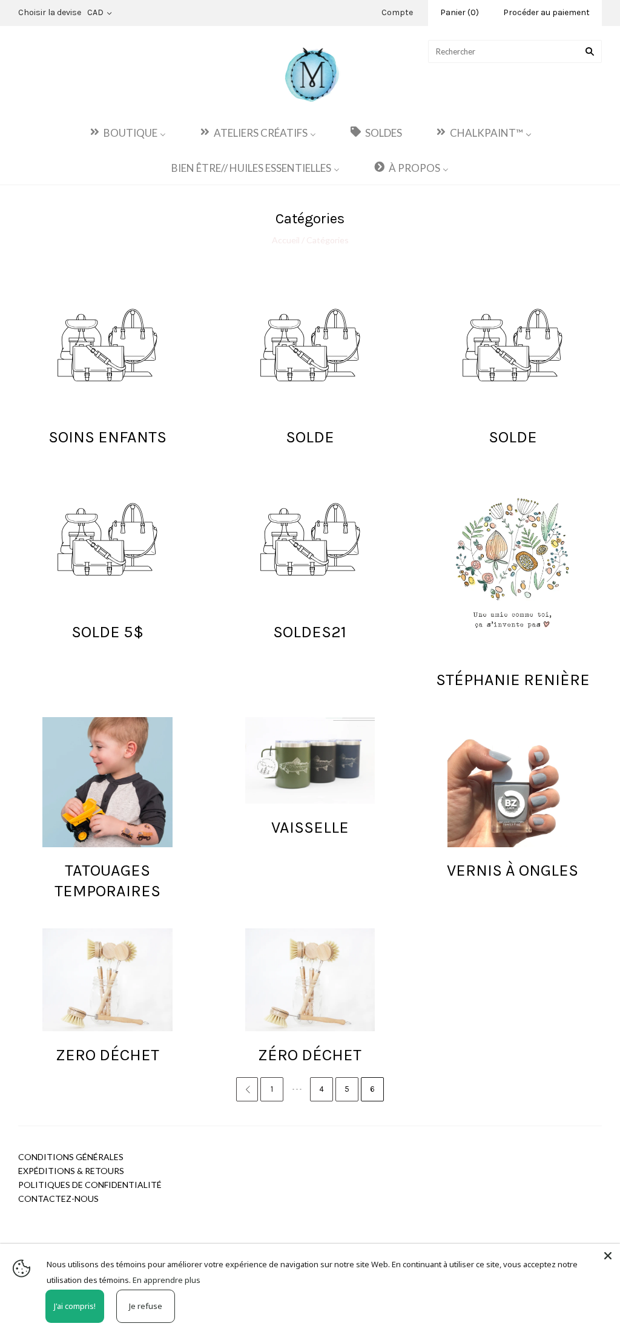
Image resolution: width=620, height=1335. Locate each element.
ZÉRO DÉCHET (309, 1054)
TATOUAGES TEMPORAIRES (107, 880)
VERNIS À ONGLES (512, 870)
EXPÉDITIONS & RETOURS (71, 1171)
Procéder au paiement (546, 12)
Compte (397, 12)
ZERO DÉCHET (107, 1054)
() (459, 12)
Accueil (287, 240)
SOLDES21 (309, 631)
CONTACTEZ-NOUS (58, 1198)
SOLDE (310, 437)
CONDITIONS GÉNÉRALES (71, 1157)
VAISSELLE (310, 827)
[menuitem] (127, 132)
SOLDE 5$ (107, 631)
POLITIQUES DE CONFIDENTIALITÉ (90, 1184)
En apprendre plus (166, 1279)
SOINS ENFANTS (107, 437)
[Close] (608, 1256)
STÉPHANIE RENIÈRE (513, 679)
